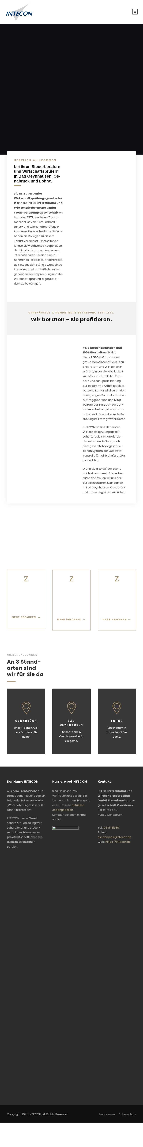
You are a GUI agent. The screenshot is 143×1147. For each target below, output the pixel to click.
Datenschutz (127, 1114)
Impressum (107, 1114)
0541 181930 (111, 828)
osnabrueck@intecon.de (114, 837)
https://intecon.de (118, 842)
